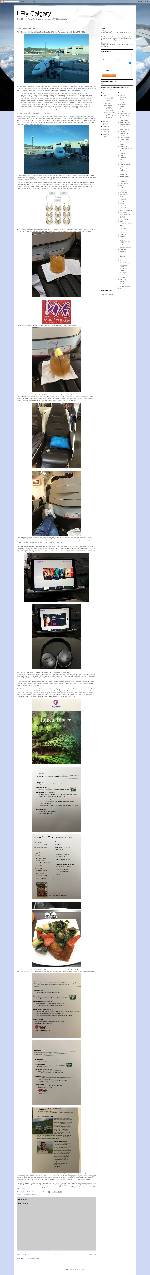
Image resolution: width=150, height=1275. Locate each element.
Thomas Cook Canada (124, 266)
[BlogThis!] (55, 1192)
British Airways (124, 129)
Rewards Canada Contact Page (119, 44)
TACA (121, 260)
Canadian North (124, 137)
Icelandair (123, 190)
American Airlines (125, 113)
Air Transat (123, 104)
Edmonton (123, 160)
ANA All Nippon (124, 115)
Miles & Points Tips (126, 210)
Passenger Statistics (126, 224)
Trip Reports (123, 273)
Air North (122, 102)
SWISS (122, 258)
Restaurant (123, 234)
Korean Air (123, 199)
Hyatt (121, 188)
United (122, 275)
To (117, 58)
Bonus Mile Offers (125, 127)
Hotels (122, 185)
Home (57, 1254)
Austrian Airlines (125, 122)
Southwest (123, 249)
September (108, 103)
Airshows (122, 106)
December (108, 98)
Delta (121, 151)
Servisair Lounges (125, 247)
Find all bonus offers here (108, 90)
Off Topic (122, 217)
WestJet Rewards (125, 286)
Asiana (122, 118)
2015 (104, 126)
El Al (121, 162)
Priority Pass (124, 226)
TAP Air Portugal (125, 263)
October (107, 100)
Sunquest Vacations (126, 254)
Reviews (34, 1195)
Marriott (122, 203)
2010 (104, 134)
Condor (122, 144)
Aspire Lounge (124, 120)
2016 (104, 124)
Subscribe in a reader (107, 294)
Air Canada (123, 97)
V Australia (123, 279)
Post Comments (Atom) (32, 1258)
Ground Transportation (124, 173)
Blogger (83, 1269)
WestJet (122, 284)
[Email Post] (49, 1192)
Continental (123, 146)
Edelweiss (123, 157)
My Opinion (123, 212)
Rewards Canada (125, 239)
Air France (123, 100)
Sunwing (122, 256)
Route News (123, 245)
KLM (121, 197)
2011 (104, 132)
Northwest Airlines (125, 214)
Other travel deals (125, 219)
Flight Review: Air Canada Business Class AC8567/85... (109, 115)
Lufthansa (123, 201)
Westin (122, 281)
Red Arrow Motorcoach (123, 229)
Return (117, 66)
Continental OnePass (126, 149)
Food (121, 166)
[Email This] (53, 1192)
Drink (121, 155)
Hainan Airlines (124, 176)
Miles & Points (124, 208)
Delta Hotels (123, 153)
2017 (104, 121)
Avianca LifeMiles (125, 124)
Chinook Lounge (124, 142)
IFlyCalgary (123, 192)
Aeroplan (122, 95)
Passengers (102, 74)
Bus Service (123, 131)
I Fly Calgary (34, 13)
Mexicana (123, 206)
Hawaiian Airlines (81, 88)
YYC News (123, 288)
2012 (104, 129)
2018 (104, 96)
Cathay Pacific (124, 139)
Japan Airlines (124, 194)
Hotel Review (124, 183)
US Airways (123, 277)
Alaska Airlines (124, 109)
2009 (104, 137)
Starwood (123, 251)
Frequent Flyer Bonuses (124, 169)
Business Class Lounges (124, 134)
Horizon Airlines (124, 181)
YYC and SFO (42, 88)
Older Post (92, 1254)
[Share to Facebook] (59, 1192)
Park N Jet (123, 221)
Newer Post (21, 1254)
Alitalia (122, 111)
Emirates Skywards (126, 164)
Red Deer (123, 232)
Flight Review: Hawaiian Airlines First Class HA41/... (109, 108)
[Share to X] (57, 1192)
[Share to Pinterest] (60, 1192)
